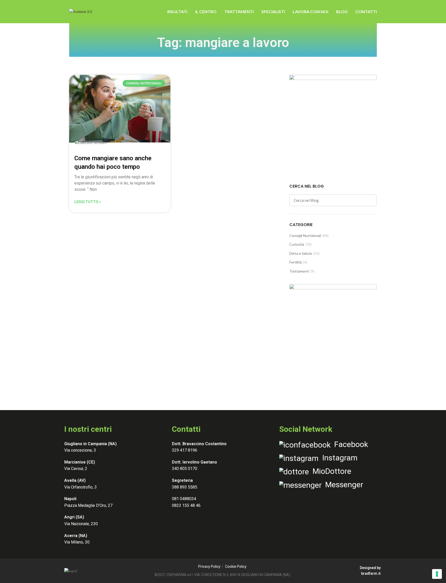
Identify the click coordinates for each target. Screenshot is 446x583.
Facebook (349, 444)
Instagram (337, 457)
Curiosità (296, 244)
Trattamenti (299, 271)
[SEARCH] (369, 200)
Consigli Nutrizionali (305, 235)
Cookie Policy (235, 566)
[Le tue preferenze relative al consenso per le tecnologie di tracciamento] (437, 574)
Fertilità (295, 262)
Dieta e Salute (300, 253)
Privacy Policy (209, 566)
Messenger (342, 484)
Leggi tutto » (87, 202)
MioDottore (330, 471)
